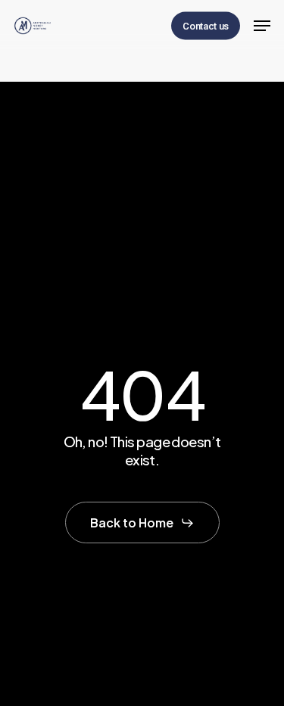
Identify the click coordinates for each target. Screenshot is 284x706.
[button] (262, 25)
